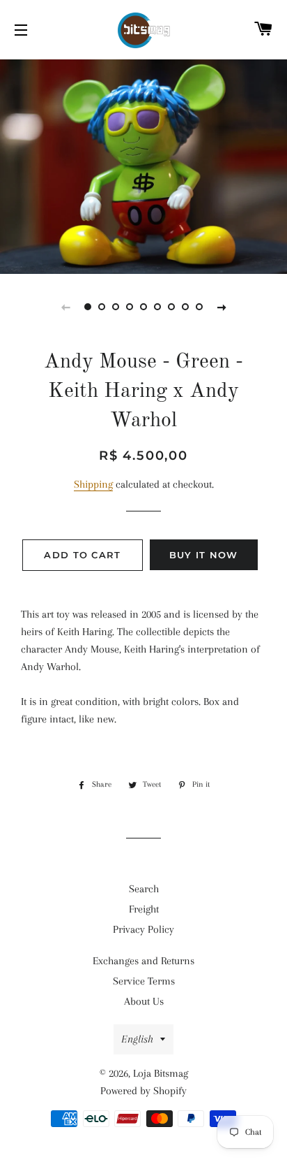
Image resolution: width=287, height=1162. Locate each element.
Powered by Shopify (143, 1090)
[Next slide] (221, 306)
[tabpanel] (143, 165)
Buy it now (203, 554)
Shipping (93, 484)
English (137, 1039)
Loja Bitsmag (160, 1073)
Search (144, 889)
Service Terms (144, 981)
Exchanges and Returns (143, 960)
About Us (144, 1001)
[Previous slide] (65, 306)
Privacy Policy (143, 929)
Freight (144, 909)
